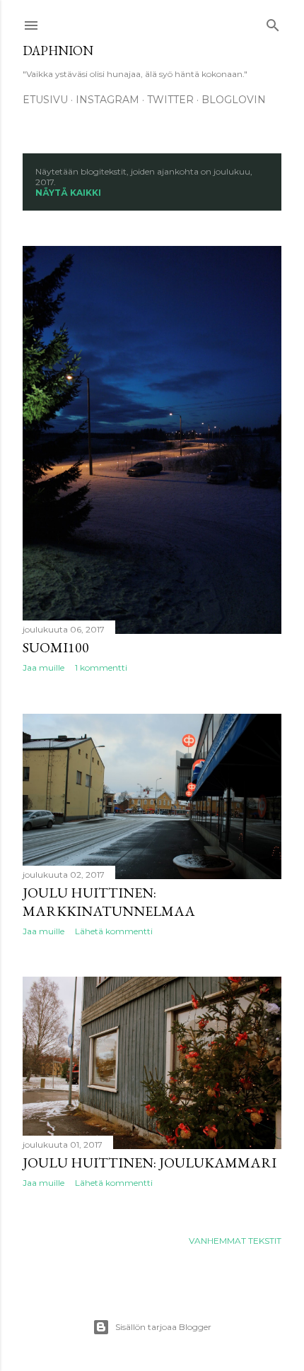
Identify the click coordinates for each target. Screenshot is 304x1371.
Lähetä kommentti (114, 931)
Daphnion (58, 50)
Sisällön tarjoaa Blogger (163, 1327)
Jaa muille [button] (43, 667)
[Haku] (272, 22)
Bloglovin (233, 99)
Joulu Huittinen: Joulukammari (149, 1162)
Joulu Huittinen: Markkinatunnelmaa (109, 901)
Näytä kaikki (68, 192)
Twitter (170, 99)
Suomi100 (56, 647)
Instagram (107, 99)
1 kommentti (101, 667)
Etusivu (45, 99)
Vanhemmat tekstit (235, 1240)
